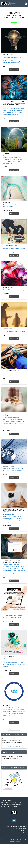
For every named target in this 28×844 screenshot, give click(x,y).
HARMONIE (6, 705)
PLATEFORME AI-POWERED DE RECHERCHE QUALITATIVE (12, 561)
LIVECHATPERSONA (9, 656)
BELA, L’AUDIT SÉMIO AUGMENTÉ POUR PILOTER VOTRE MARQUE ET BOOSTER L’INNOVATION (14, 103)
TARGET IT (6, 153)
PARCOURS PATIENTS (9, 466)
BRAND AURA (7, 202)
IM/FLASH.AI (7, 613)
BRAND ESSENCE (8, 287)
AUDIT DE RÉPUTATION (10, 245)
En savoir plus (14, 69)
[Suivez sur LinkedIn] (14, 820)
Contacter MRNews (14, 762)
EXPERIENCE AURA (9, 329)
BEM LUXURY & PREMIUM (11, 370)
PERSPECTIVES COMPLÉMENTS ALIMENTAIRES (13, 414)
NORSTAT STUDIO (8, 54)
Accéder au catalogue (14, 746)
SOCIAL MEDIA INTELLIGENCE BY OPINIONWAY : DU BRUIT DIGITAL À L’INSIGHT (14, 511)
